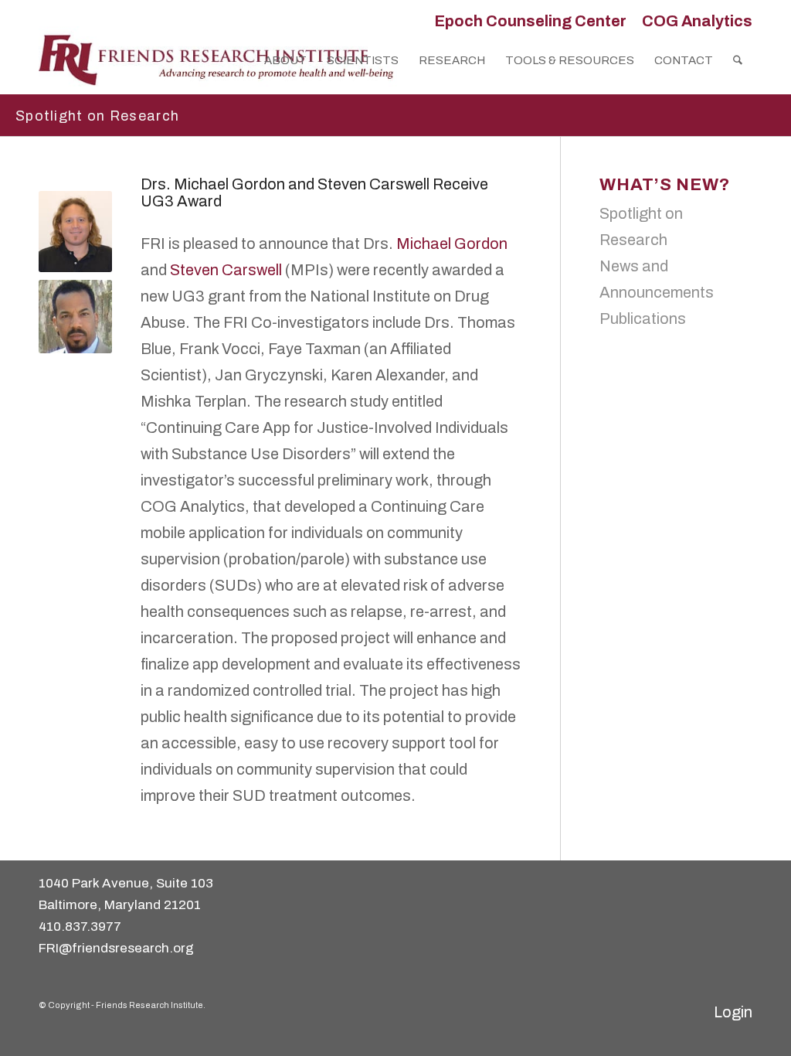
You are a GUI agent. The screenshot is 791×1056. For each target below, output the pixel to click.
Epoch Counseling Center (530, 20)
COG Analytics (697, 20)
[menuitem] (530, 21)
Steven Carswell (226, 269)
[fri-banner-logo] (218, 60)
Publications (642, 318)
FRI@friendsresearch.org (116, 948)
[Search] (737, 60)
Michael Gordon (450, 243)
